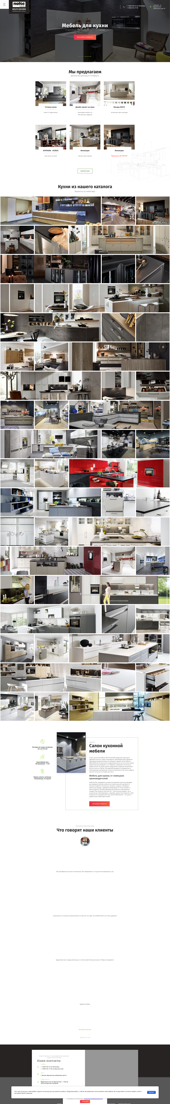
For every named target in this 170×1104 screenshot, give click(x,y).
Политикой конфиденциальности (93, 1098)
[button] (85, 37)
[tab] (79, 55)
